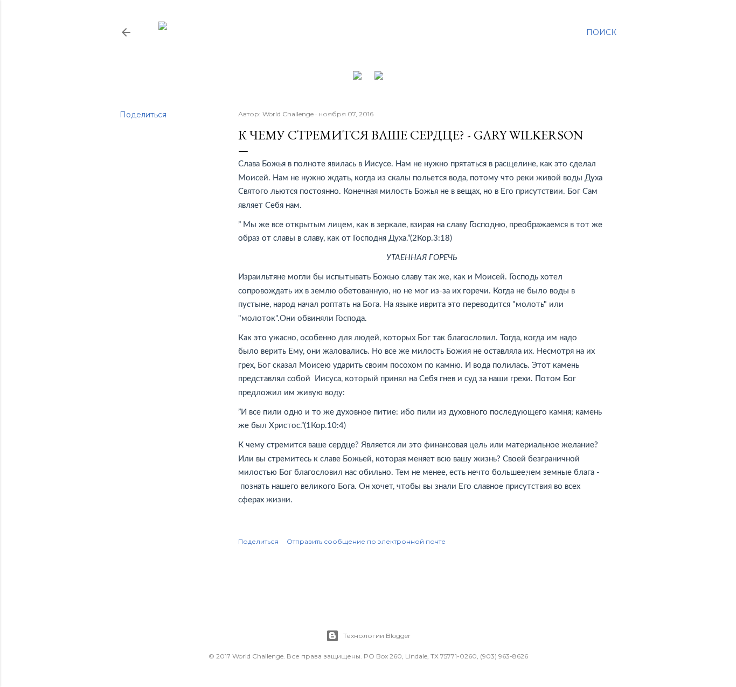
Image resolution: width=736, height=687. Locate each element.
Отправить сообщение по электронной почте (366, 541)
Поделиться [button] (143, 115)
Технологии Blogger (377, 636)
